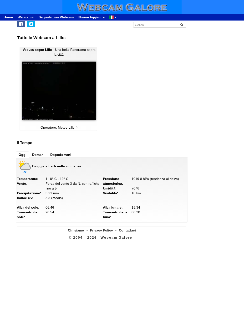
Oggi (22, 155)
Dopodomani (60, 155)
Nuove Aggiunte (91, 17)
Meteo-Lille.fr (68, 127)
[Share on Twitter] (31, 24)
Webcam (24, 17)
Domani (38, 155)
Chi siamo (76, 230)
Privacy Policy (101, 230)
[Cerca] (182, 25)
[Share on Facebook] (21, 24)
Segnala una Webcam (56, 17)
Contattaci (127, 230)
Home (8, 17)
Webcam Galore (116, 237)
